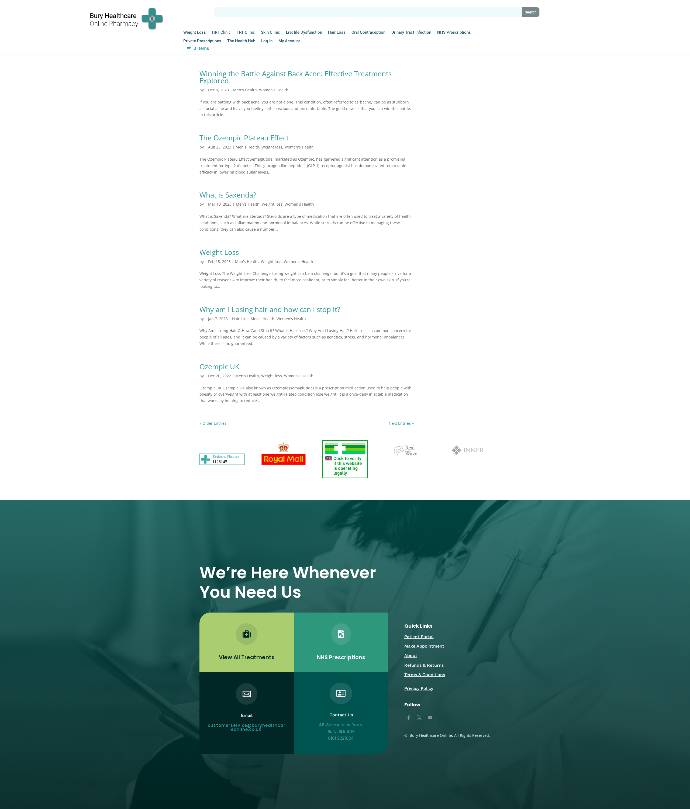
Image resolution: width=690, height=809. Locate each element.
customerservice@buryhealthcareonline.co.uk (246, 727)
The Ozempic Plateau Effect (244, 138)
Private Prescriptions (202, 41)
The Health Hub (241, 41)
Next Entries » (401, 423)
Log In (266, 41)
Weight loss (271, 147)
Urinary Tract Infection (411, 32)
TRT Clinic (246, 32)
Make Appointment (424, 646)
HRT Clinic (221, 32)
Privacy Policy (418, 688)
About (410, 655)
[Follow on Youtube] (430, 717)
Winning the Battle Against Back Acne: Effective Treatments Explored (295, 77)
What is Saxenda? (227, 195)
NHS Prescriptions (454, 32)
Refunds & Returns (424, 665)
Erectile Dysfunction (304, 32)
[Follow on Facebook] (408, 717)
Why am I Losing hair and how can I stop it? (269, 309)
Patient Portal (419, 636)
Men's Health (245, 89)
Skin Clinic (270, 32)
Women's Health (273, 89)
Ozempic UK (219, 366)
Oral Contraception (368, 32)
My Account (289, 41)
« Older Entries (212, 423)
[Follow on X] (419, 717)
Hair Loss (337, 32)
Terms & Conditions (424, 674)
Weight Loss (194, 32)
